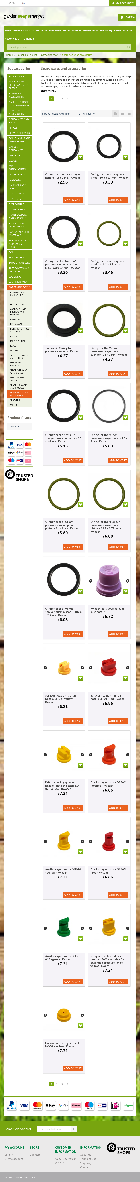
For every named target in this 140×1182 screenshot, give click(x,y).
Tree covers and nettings (19, 269)
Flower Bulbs (90, 30)
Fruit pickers (17, 304)
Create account (14, 1159)
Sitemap (35, 1154)
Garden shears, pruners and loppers (18, 312)
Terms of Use (88, 1159)
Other (13, 404)
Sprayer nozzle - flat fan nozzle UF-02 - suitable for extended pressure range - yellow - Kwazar (107, 960)
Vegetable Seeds (21, 30)
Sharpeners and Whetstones (18, 371)
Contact (85, 1167)
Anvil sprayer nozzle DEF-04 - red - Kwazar (108, 871)
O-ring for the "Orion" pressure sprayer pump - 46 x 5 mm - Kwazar (108, 438)
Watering (15, 276)
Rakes (13, 345)
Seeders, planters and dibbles (19, 356)
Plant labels (17, 209)
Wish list (60, 1163)
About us (85, 1154)
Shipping (85, 1163)
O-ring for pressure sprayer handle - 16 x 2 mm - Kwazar (62, 176)
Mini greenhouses (17, 167)
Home (9, 54)
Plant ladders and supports (18, 216)
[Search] (129, 47)
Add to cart (72, 200)
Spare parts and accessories (19, 394)
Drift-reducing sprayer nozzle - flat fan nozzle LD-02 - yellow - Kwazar (62, 785)
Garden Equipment (110, 30)
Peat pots (15, 198)
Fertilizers (28, 38)
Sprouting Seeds (72, 30)
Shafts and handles (16, 364)
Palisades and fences (17, 186)
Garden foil (16, 155)
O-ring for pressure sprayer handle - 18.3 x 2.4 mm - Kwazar (107, 264)
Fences (13, 127)
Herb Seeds (55, 30)
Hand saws (16, 324)
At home (127, 30)
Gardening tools (49, 54)
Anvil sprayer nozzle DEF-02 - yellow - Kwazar (63, 871)
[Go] (74, 1129)
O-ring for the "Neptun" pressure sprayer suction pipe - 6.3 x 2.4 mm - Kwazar (62, 264)
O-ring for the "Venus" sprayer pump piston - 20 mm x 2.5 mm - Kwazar (63, 612)
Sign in (9, 1154)
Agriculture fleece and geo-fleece (18, 85)
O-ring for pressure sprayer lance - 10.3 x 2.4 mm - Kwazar (109, 176)
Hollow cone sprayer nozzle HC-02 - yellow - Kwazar (62, 1044)
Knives (13, 336)
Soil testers (16, 257)
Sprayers (15, 400)
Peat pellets (16, 193)
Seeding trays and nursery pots (17, 244)
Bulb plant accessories (16, 95)
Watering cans (18, 282)
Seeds (8, 30)
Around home (12, 38)
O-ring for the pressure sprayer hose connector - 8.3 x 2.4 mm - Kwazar (63, 438)
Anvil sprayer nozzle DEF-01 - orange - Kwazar (108, 784)
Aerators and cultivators (17, 293)
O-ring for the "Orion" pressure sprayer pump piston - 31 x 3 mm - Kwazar (62, 525)
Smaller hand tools (17, 379)
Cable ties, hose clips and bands (19, 103)
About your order (65, 1158)
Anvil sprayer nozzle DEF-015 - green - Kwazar (61, 957)
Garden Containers (16, 148)
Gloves (13, 160)
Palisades (15, 179)
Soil (11, 252)
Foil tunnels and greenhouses (19, 140)
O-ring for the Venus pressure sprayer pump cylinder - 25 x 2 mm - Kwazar (108, 351)
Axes (12, 299)
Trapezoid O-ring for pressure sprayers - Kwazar (62, 349)
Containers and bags (19, 120)
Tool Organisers (19, 262)
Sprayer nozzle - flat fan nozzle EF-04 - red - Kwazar (107, 697)
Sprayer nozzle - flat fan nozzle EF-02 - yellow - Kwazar (60, 699)
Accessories (16, 76)
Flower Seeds (39, 30)
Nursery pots (17, 174)
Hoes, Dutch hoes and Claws (19, 330)
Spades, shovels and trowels (18, 386)
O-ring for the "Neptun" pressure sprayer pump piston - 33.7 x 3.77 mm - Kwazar (105, 526)
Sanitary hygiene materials (19, 233)
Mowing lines (17, 341)
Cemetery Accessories (16, 112)
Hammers (15, 319)
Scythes (14, 350)
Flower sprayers (19, 133)
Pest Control (17, 204)
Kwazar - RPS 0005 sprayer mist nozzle (107, 610)
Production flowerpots (16, 225)
